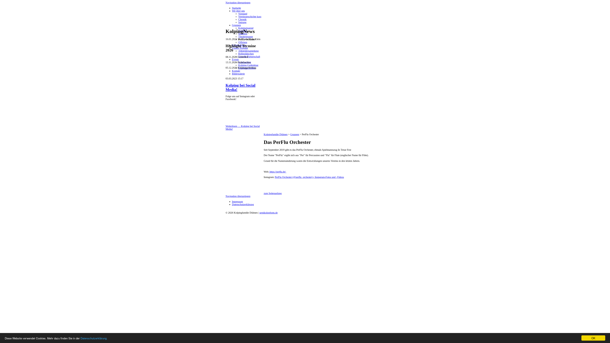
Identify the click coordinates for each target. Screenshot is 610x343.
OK (593, 338)
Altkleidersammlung (248, 51)
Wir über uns (238, 11)
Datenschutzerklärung (243, 204)
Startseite (236, 8)
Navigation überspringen (238, 2)
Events (235, 59)
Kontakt (236, 71)
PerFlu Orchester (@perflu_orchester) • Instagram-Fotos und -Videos (309, 177)
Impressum (237, 201)
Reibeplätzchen (246, 53)
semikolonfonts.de (268, 212)
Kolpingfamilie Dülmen (276, 134)
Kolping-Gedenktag (248, 65)
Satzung (242, 22)
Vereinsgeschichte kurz (249, 16)
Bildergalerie (238, 73)
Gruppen (236, 25)
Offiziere (242, 42)
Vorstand (242, 13)
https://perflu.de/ (277, 171)
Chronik (242, 19)
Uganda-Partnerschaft (249, 56)
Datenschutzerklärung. (94, 338)
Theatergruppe (245, 36)
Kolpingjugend (245, 28)
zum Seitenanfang (273, 193)
